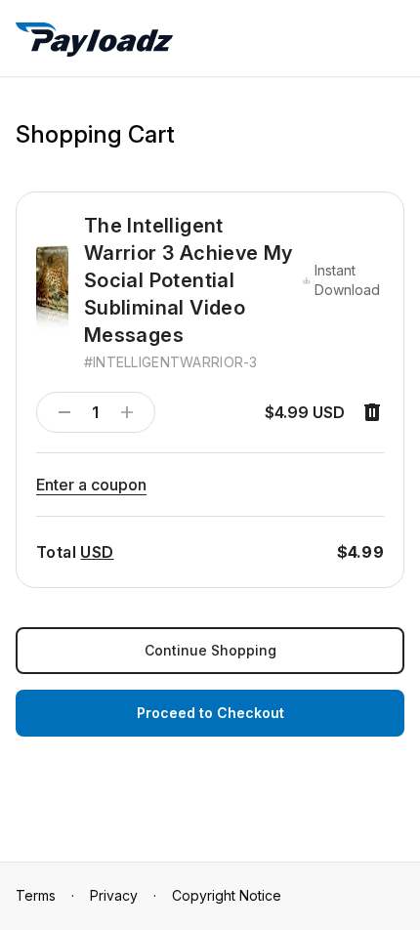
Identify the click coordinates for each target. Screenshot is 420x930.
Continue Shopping (210, 650)
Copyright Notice (226, 895)
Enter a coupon (91, 484)
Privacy (114, 895)
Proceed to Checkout (210, 712)
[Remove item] (372, 412)
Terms (36, 895)
